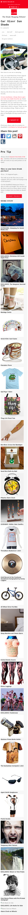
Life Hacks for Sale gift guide (17, 127)
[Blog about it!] (3, 141)
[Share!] (3, 136)
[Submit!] (14, 136)
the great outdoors (7, 39)
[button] (7, 2)
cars (3, 32)
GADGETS (6, 28)
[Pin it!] (20, 136)
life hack (4, 35)
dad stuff (9, 32)
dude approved (19, 32)
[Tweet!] (8, 136)
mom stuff (13, 35)
